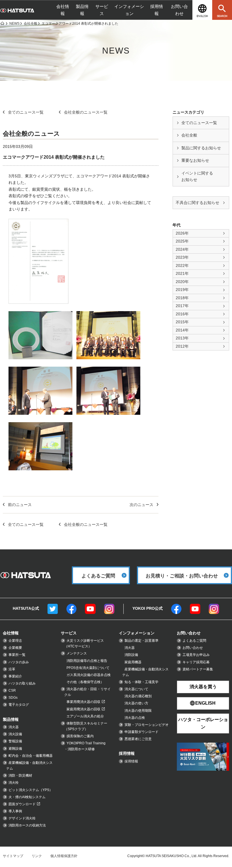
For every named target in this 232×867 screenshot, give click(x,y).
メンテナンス (76, 653)
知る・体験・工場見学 (141, 682)
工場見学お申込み (196, 655)
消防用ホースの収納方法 (27, 825)
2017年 (182, 305)
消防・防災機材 (20, 775)
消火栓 (13, 783)
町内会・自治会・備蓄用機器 (30, 756)
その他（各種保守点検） (85, 682)
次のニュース (141, 504)
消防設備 (131, 655)
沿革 (11, 669)
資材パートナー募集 (197, 669)
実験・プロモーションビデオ (146, 725)
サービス (101, 10)
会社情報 (62, 10)
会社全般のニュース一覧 (86, 112)
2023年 (182, 257)
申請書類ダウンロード (141, 732)
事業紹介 (15, 676)
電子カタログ (18, 705)
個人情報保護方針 (64, 856)
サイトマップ (13, 856)
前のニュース (20, 504)
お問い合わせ (179, 10)
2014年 (182, 330)
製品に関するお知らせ (201, 148)
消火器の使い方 (136, 703)
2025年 (182, 241)
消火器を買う (203, 686)
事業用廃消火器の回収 (83, 702)
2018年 (182, 298)
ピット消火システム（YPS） (30, 790)
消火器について (136, 689)
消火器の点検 (134, 718)
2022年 (182, 265)
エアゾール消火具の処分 (85, 716)
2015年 (182, 322)
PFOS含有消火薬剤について (87, 668)
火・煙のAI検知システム (27, 797)
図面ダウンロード (22, 804)
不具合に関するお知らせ (197, 202)
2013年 (182, 338)
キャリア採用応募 (196, 662)
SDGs (13, 698)
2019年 (182, 289)
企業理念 (15, 641)
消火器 (13, 727)
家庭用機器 (132, 662)
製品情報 (82, 10)
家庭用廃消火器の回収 (83, 709)
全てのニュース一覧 (199, 122)
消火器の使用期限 (138, 711)
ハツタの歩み (18, 662)
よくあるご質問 (194, 641)
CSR (12, 690)
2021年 (182, 273)
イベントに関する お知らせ (197, 176)
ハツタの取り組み (22, 683)
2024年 (182, 249)
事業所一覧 (16, 655)
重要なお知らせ (195, 160)
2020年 (182, 281)
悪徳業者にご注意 (138, 739)
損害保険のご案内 (80, 736)
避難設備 (15, 749)
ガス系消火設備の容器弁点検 (88, 675)
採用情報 (156, 10)
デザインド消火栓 (22, 818)
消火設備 (15, 734)
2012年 (182, 346)
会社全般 (189, 135)
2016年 (182, 314)
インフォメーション (129, 10)
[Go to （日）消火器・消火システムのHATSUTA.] (2, 24)
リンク (37, 856)
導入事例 (15, 811)
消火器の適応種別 (138, 696)
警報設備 (15, 741)
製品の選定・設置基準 (141, 641)
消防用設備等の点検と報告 (86, 661)
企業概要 (15, 648)
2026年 (182, 233)
